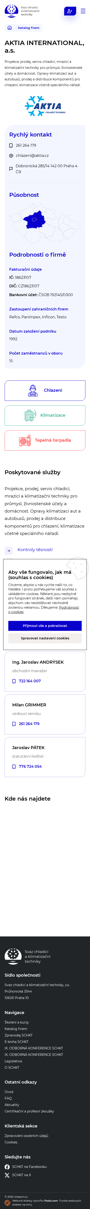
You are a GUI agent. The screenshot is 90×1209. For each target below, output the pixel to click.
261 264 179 (29, 724)
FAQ (8, 1098)
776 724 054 (30, 766)
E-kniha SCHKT (16, 1042)
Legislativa (13, 1061)
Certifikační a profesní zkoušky (29, 1111)
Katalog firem (28, 28)
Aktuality (12, 1105)
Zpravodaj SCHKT (19, 1035)
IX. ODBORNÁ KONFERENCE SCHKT (34, 1048)
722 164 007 (30, 681)
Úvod (9, 1092)
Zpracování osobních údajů (26, 1136)
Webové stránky (22, 1200)
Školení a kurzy (17, 1022)
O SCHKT (12, 1068)
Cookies (11, 1142)
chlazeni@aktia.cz (32, 155)
